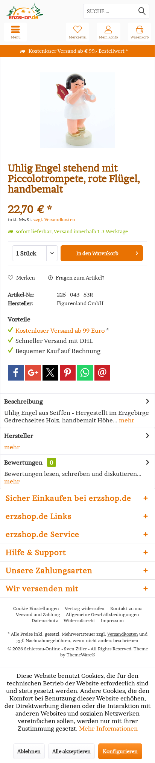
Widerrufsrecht (79, 620)
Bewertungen (23, 462)
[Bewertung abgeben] (77, 199)
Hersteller (18, 435)
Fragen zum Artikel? (79, 277)
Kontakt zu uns (126, 608)
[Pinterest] (68, 373)
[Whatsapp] (85, 373)
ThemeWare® (81, 654)
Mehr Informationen (108, 728)
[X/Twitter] (50, 373)
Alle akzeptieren (71, 751)
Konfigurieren (120, 751)
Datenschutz (45, 620)
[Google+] (33, 373)
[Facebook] (16, 373)
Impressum (112, 620)
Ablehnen (29, 751)
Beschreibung (23, 401)
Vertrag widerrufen (85, 608)
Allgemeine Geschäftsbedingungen (102, 614)
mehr (125, 420)
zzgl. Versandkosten (54, 219)
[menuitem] (139, 32)
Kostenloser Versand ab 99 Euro (60, 330)
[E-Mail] (102, 373)
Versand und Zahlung (38, 614)
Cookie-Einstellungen (36, 608)
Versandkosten (122, 634)
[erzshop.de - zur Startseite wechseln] (39, 11)
